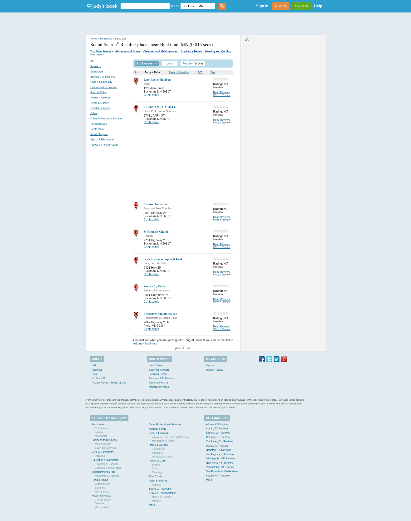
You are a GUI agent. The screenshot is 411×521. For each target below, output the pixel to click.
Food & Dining (98, 92)
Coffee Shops (103, 483)
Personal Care (98, 123)
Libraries (100, 455)
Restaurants (102, 491)
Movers (156, 500)
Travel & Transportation (104, 144)
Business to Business (102, 76)
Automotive (96, 71)
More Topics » (97, 55)
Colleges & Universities (108, 467)
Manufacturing (103, 443)
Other (93, 113)
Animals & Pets (157, 428)
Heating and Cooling (218, 51)
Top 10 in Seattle (100, 51)
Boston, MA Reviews (218, 432)
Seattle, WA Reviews (218, 475)
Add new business (145, 343)
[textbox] (145, 6)
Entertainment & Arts (103, 471)
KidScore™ (98, 378)
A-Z (200, 72)
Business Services (106, 447)
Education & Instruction (103, 87)
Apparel (156, 484)
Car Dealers (102, 428)
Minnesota (106, 38)
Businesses (145, 63)
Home (93, 38)
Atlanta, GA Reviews (218, 424)
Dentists (99, 503)
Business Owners (159, 369)
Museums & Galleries (107, 475)
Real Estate (97, 129)
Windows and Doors (127, 51)
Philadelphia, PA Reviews (220, 467)
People (187, 63)
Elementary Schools (106, 463)
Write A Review (214, 369)
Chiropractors (103, 499)
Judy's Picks (152, 72)
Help (318, 6)
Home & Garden (99, 102)
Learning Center (158, 374)
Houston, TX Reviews (218, 449)
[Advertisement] (205, 23)
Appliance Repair (191, 51)
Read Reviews (221, 92)
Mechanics (101, 435)
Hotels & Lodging (161, 497)
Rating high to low (179, 72)
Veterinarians (102, 507)
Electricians (158, 448)
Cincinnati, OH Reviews (219, 441)
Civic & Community (101, 81)
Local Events (156, 365)
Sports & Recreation (102, 139)
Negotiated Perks (159, 386)
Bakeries (100, 487)
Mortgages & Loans (163, 440)
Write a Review (221, 95)
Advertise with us (159, 382)
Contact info (151, 95)
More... (153, 504)
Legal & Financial (100, 108)
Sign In (210, 365)
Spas (155, 468)
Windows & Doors (162, 456)
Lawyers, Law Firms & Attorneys (171, 437)
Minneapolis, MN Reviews (221, 458)
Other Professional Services (106, 118)
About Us (97, 369)
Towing (99, 432)
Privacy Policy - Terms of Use (109, 382)
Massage (157, 472)
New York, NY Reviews (219, 462)
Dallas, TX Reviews (217, 445)
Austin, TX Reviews (217, 428)
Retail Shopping (99, 134)
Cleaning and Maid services (160, 51)
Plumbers (157, 452)
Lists (170, 63)
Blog (94, 374)
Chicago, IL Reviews (218, 437)
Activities (95, 66)
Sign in (262, 6)
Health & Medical (100, 97)
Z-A (212, 72)
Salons (156, 464)
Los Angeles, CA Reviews (220, 454)
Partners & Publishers (161, 378)
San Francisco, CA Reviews (222, 471)
